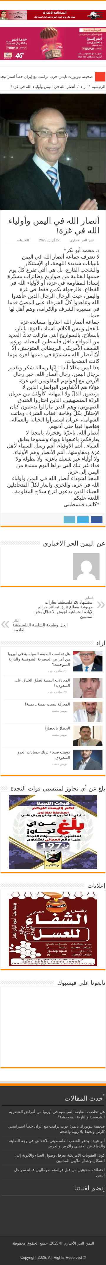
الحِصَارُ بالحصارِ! (57, 728)
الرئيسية (98, 86)
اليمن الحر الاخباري (82, 240)
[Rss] (63, 1250)
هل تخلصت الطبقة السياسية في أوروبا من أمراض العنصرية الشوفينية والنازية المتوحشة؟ (39, 659)
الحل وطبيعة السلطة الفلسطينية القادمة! (40, 625)
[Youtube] (52, 1250)
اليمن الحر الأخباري (79, 1243)
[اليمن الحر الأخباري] (53, 14)
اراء (84, 86)
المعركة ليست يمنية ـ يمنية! (47, 704)
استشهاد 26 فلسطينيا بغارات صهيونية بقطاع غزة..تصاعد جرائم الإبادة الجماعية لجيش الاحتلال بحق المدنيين (64, 607)
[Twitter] (57, 1250)
